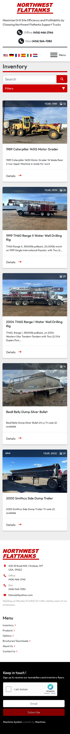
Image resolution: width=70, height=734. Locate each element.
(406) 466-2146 (43, 32)
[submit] (62, 79)
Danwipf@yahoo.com (20, 595)
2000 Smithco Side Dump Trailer (29, 498)
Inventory (8, 625)
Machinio (40, 722)
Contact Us (9, 651)
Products (8, 630)
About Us (8, 646)
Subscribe (34, 712)
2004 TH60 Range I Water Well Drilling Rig (34, 324)
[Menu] (53, 55)
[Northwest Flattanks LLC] (21, 554)
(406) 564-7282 (42, 41)
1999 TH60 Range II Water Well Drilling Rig (34, 238)
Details (10, 176)
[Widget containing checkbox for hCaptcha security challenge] (30, 689)
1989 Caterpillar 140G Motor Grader (32, 149)
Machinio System (12, 722)
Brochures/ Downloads (15, 641)
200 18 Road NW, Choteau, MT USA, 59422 (25, 567)
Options (7, 635)
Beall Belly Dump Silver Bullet (27, 412)
